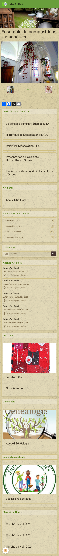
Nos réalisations (16, 388)
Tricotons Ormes (16, 377)
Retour (29, 90)
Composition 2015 (29, 220)
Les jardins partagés (18, 498)
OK (53, 254)
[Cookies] (5, 550)
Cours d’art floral (11, 268)
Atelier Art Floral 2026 (29, 238)
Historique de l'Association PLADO (27, 134)
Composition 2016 (29, 226)
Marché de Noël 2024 (19, 524)
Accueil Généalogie (17, 443)
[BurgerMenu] (54, 4)
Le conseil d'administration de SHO (27, 123)
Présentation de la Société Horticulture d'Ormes (22, 158)
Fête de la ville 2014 (29, 232)
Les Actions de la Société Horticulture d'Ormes (29, 173)
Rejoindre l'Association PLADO (24, 146)
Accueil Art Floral (16, 200)
